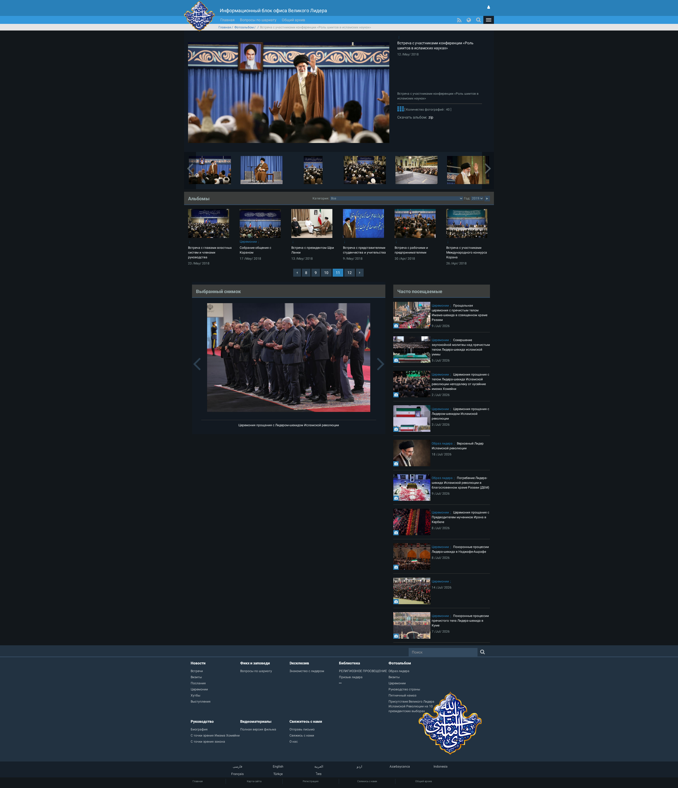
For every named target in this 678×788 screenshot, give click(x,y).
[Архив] (364, 683)
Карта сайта (254, 781)
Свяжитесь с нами (305, 721)
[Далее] (400, 109)
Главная (227, 20)
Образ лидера (442, 443)
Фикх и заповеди (255, 663)
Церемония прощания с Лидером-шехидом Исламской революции (288, 425)
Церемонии (248, 241)
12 (349, 273)
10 (326, 273)
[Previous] (297, 273)
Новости (198, 663)
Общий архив (293, 20)
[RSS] (459, 20)
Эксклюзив (299, 663)
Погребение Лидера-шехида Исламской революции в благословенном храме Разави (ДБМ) (460, 482)
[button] (488, 20)
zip (430, 117)
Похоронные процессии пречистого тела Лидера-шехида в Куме (460, 620)
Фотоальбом (244, 27)
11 (338, 273)
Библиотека (349, 663)
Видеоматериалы (255, 721)
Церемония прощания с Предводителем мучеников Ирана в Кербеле (460, 517)
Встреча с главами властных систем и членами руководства (210, 252)
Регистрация (310, 781)
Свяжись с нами (367, 781)
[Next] (360, 273)
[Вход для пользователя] (488, 7)
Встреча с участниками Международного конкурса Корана (466, 252)
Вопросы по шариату (258, 20)
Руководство (202, 721)
